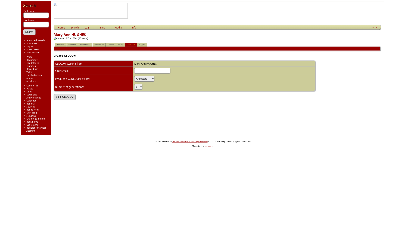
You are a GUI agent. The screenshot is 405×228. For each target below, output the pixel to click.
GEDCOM (131, 44)
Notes (29, 91)
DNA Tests (31, 112)
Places (29, 88)
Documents (32, 59)
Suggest (142, 44)
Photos (30, 56)
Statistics (31, 115)
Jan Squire (209, 146)
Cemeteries (32, 85)
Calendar (31, 100)
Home (61, 27)
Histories (31, 65)
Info (133, 27)
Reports (30, 103)
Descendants (85, 44)
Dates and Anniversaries (33, 96)
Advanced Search (35, 40)
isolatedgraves (34, 74)
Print (374, 27)
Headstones (32, 62)
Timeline (111, 44)
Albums (30, 77)
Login (88, 27)
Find (102, 27)
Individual (60, 44)
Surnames (31, 43)
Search (29, 5)
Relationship (99, 44)
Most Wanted (33, 52)
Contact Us (32, 124)
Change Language (35, 118)
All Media (31, 80)
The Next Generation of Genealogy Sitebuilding (190, 141)
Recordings (32, 68)
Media (118, 27)
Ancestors (72, 44)
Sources (30, 106)
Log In (29, 46)
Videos (29, 71)
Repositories (33, 109)
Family (120, 44)
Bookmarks (32, 121)
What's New (32, 49)
